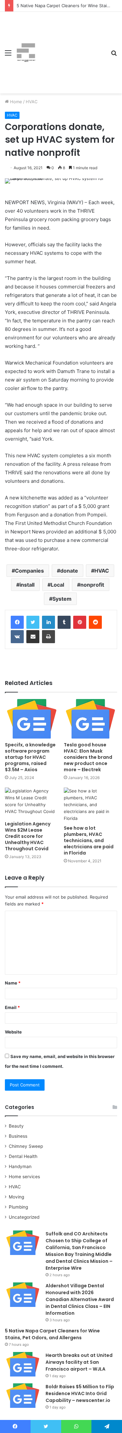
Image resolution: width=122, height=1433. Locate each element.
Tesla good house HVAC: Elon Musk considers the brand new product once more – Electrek (88, 757)
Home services (24, 1176)
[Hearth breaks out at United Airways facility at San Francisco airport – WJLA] (23, 1364)
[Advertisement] (71, 47)
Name (12, 982)
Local (57, 584)
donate (69, 570)
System (62, 598)
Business (18, 1136)
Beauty (16, 1126)
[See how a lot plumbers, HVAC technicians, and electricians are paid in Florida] (90, 805)
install (27, 584)
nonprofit (92, 584)
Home (15, 101)
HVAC (31, 101)
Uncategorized (24, 1217)
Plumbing (18, 1207)
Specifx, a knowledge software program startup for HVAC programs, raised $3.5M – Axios (30, 757)
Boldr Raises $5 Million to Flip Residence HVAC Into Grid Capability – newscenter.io (80, 1393)
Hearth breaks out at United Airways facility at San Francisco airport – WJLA (79, 1362)
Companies (29, 570)
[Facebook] (17, 622)
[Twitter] (32, 622)
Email (12, 1007)
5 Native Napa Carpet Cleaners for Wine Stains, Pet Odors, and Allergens (52, 1334)
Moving (16, 1196)
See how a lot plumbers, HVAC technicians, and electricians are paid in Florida (89, 840)
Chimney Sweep (26, 1146)
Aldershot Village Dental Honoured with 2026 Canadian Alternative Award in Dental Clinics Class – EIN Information (80, 1299)
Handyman (20, 1166)
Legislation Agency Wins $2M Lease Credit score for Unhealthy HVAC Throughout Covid (27, 836)
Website (13, 1031)
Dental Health (23, 1156)
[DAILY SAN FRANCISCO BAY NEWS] (26, 52)
